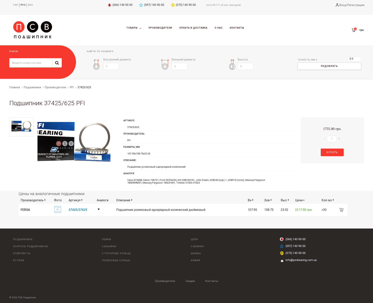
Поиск (13, 51)
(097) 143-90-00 (154, 4)
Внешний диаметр (183, 59)
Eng (30, 5)
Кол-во (327, 200)
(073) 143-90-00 (186, 4)
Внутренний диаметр (117, 59)
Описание (123, 200)
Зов (267, 200)
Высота (243, 59)
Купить (332, 152)
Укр (15, 5)
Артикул (74, 200)
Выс (284, 200)
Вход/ (343, 5)
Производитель (32, 200)
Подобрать (329, 66)
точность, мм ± (307, 59)
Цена (298, 200)
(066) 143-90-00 (122, 4)
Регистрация (355, 5)
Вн (249, 200)
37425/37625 (78, 210)
